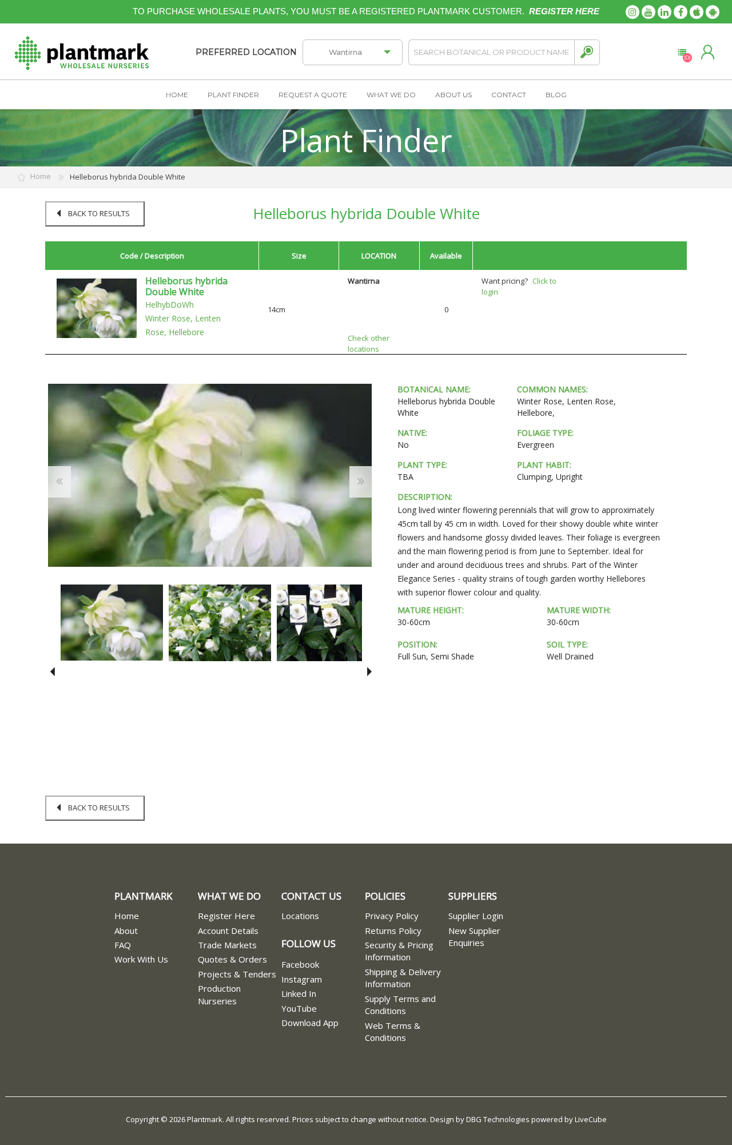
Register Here (226, 915)
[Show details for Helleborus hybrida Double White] (97, 308)
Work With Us (141, 959)
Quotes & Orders (232, 959)
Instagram (301, 979)
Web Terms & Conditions (392, 1031)
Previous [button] (52, 671)
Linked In (298, 993)
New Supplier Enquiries (474, 936)
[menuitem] (156, 916)
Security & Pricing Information (399, 951)
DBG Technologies (498, 1119)
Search (587, 52)
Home (126, 915)
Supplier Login (475, 915)
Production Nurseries (219, 994)
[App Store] (696, 12)
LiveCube (591, 1119)
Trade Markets (227, 945)
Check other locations (368, 343)
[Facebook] (680, 12)
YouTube (299, 1008)
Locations (300, 915)
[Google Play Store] (712, 12)
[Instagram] (632, 12)
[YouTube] (648, 12)
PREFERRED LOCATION (246, 52)
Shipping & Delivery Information (403, 977)
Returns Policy (393, 930)
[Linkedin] (664, 12)
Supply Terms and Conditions (400, 1004)
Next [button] (367, 671)
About (126, 930)
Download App (310, 1022)
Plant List (682, 52)
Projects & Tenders (237, 974)
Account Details (228, 930)
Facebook (300, 964)
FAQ (122, 945)
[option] (112, 622)
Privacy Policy (392, 915)
